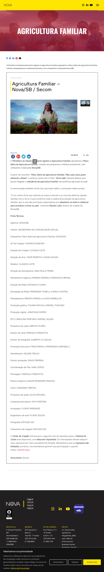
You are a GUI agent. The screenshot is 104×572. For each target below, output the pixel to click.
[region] (52, 560)
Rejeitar (75, 562)
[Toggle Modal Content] (97, 5)
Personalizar (58, 562)
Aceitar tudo (92, 562)
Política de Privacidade (19, 568)
